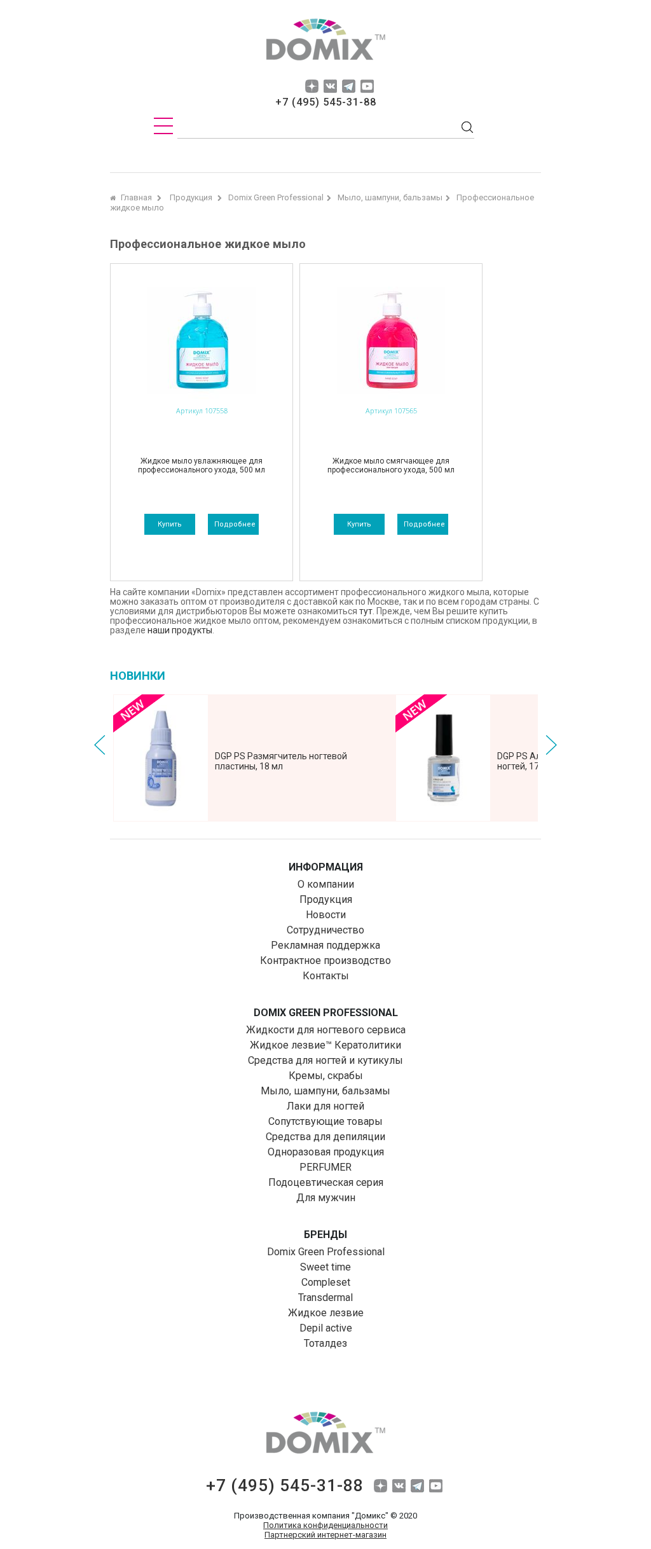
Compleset (325, 1282)
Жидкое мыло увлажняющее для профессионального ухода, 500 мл (201, 465)
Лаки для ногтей (325, 1106)
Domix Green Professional (326, 1252)
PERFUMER (325, 1167)
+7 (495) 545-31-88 (325, 102)
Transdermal (325, 1297)
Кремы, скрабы (326, 1076)
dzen (312, 86)
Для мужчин (325, 1198)
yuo (367, 86)
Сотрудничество (325, 930)
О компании (326, 884)
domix (325, 41)
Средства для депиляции (325, 1137)
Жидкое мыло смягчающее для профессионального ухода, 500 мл (391, 465)
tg (348, 86)
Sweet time (325, 1267)
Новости (326, 915)
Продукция (325, 899)
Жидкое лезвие (326, 1313)
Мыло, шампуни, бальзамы (325, 1091)
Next (551, 745)
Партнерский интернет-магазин (325, 1534)
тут (366, 611)
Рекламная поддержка (325, 945)
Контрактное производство (325, 960)
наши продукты (179, 630)
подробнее (235, 524)
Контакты (326, 976)
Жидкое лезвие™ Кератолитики (325, 1045)
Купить (170, 524)
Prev (100, 745)
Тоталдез (325, 1343)
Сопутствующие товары (325, 1121)
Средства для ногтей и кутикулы (325, 1060)
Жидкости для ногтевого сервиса (326, 1030)
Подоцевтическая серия (325, 1182)
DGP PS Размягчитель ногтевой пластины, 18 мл (281, 761)
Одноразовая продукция (326, 1152)
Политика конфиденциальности (325, 1525)
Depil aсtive (325, 1328)
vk (330, 86)
